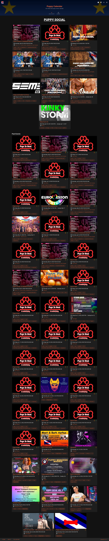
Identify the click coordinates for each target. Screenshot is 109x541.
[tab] (52, 13)
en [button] (104, 2)
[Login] (106, 2)
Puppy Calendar (54, 6)
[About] (98, 2)
